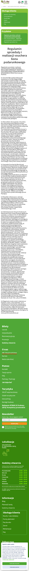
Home (4, 6)
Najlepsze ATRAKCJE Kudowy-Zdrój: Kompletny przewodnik (13, 406)
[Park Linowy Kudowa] (5, 4)
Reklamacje (7, 22)
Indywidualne (7, 333)
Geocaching (6, 399)
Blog (3, 501)
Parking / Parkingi (8, 379)
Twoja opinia (6, 372)
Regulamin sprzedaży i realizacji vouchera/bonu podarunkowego (12, 35)
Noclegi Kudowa (8, 402)
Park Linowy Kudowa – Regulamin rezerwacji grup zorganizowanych (13, 39)
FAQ (3, 376)
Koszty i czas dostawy (10, 14)
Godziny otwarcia (8, 343)
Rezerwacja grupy (8, 336)
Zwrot (5, 20)
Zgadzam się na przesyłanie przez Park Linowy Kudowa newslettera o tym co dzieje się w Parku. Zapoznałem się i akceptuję (15, 427)
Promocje (5, 339)
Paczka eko (7, 18)
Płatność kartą (7, 504)
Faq (5, 24)
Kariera (4, 356)
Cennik (4, 330)
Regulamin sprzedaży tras (10, 42)
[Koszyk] (22, 3)
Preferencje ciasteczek (8, 559)
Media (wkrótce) (8, 359)
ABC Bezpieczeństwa (9, 353)
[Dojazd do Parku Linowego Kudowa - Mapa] (6, 452)
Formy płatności (8, 16)
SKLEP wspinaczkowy (9, 392)
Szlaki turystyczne (8, 395)
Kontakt (5, 369)
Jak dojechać (7, 382)
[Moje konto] (19, 3)
